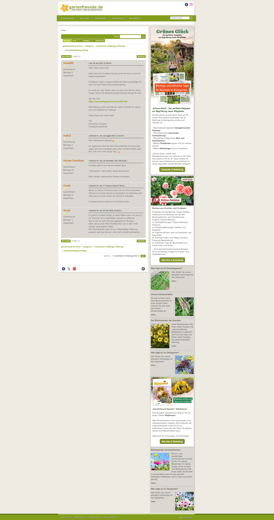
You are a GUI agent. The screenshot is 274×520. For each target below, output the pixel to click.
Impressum (65, 517)
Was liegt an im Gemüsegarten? (166, 268)
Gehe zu (107, 256)
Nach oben (66, 241)
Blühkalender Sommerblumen (165, 449)
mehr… (174, 281)
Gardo (66, 185)
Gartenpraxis (67, 18)
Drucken (141, 56)
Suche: (116, 36)
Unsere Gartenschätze (161, 294)
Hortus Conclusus (73, 160)
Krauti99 (68, 63)
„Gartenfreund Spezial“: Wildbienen (169, 408)
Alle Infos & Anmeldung (172, 260)
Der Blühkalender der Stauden (166, 320)
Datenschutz (79, 517)
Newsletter (135, 18)
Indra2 (67, 135)
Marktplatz (100, 18)
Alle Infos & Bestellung (172, 441)
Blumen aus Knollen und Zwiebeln (169, 208)
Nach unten (66, 56)
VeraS (66, 210)
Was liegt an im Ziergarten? (164, 488)
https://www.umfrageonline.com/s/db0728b (108, 101)
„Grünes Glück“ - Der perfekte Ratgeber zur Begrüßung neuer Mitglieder (171, 110)
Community (118, 18)
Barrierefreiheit (110, 517)
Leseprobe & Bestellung (172, 169)
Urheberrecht (94, 517)
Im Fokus (84, 18)
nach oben (187, 517)
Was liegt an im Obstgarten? (165, 352)
